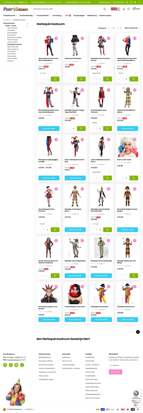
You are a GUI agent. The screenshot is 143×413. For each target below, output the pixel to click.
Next (138, 332)
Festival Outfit (90, 372)
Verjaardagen (79, 15)
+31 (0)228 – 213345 (13, 357)
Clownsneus (11, 56)
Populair (89, 354)
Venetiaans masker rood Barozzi (47, 308)
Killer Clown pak (12, 47)
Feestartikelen (42, 15)
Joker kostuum (12, 42)
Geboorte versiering (92, 398)
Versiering (57, 15)
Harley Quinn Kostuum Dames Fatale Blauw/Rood (127, 59)
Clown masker (12, 58)
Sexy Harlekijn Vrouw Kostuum (98, 111)
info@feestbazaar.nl (14, 360)
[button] (126, 79)
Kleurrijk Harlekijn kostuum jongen (127, 210)
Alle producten (12, 28)
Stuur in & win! (67, 361)
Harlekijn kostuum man (126, 307)
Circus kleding (12, 33)
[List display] (121, 28)
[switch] (136, 405)
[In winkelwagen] (55, 79)
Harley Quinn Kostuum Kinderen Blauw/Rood (48, 59)
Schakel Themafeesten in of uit (27, 24)
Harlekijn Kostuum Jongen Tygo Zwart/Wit (75, 111)
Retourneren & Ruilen (46, 365)
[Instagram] (127, 2)
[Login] (124, 9)
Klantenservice (44, 354)
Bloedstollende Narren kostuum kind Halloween (48, 111)
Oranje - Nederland (92, 365)
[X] (139, 2)
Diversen (10, 61)
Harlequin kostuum (14, 44)
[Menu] (139, 390)
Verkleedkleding (25, 15)
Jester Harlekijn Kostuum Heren (100, 161)
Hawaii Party (92, 15)
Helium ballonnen (92, 391)
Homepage (7, 20)
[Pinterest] (131, 2)
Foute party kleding (92, 387)
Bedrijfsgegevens (45, 357)
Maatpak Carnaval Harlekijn (101, 261)
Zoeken (105, 9)
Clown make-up (13, 49)
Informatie (66, 354)
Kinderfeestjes (105, 15)
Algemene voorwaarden (47, 372)
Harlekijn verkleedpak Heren (73, 210)
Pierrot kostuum (12, 40)
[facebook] (135, 2)
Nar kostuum (11, 35)
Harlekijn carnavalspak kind (75, 261)
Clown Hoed (11, 54)
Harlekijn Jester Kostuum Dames (100, 59)
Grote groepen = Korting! (71, 368)
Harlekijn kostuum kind (99, 307)
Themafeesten (9, 15)
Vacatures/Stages (68, 365)
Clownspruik (11, 51)
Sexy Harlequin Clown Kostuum (46, 210)
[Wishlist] (128, 9)
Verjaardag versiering (93, 383)
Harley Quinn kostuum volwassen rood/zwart (48, 262)
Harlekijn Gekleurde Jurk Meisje (126, 262)
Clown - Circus (10, 26)
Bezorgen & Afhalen (46, 361)
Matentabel (66, 357)
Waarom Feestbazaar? (47, 368)
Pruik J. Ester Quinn (124, 160)
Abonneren (115, 372)
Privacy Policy (43, 376)
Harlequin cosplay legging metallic (48, 161)
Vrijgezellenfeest (91, 368)
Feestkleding (90, 357)
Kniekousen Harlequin (73, 58)
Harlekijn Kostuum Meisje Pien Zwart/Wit (100, 210)
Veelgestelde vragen (46, 379)
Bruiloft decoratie (91, 379)
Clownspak (11, 30)
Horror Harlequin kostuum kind (74, 161)
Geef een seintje (49, 128)
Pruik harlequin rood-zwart (75, 307)
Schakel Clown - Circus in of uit (27, 26)
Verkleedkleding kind (93, 394)
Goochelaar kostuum (14, 37)
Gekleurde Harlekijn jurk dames (126, 111)
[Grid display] (118, 28)
